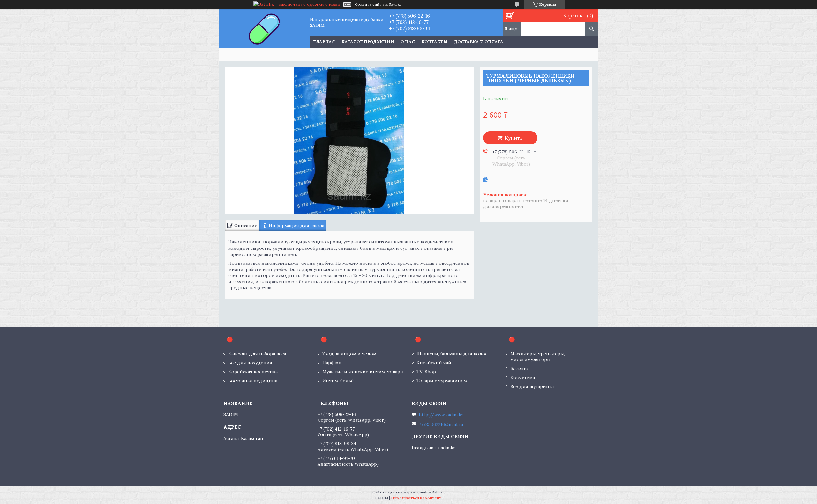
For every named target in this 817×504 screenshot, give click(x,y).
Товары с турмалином (441, 380)
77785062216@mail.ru (441, 424)
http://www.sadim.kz (441, 415)
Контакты (434, 42)
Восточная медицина (252, 380)
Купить (514, 138)
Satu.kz (438, 492)
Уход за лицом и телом (349, 354)
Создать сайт (368, 4)
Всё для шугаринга (532, 386)
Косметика (522, 377)
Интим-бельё (338, 380)
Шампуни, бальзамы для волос (451, 354)
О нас (408, 42)
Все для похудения (250, 363)
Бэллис (519, 368)
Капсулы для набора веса (257, 354)
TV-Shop (426, 371)
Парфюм (331, 363)
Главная (324, 42)
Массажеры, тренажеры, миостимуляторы (537, 356)
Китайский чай (433, 363)
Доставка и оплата (478, 42)
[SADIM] (264, 28)
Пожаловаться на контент (416, 497)
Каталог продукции (367, 42)
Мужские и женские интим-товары (363, 371)
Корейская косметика (253, 371)
